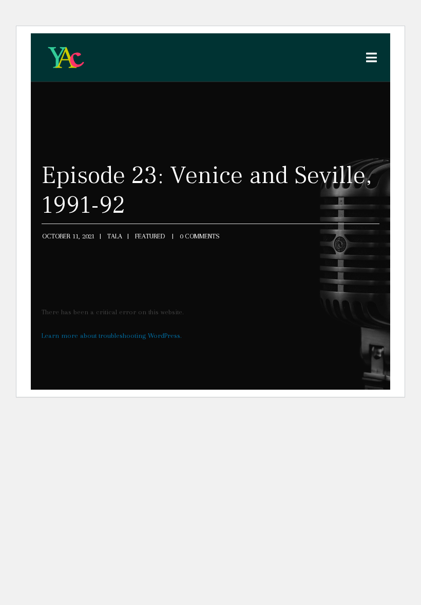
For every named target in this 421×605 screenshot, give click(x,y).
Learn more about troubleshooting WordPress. (112, 335)
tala (114, 236)
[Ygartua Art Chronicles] (66, 57)
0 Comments (200, 236)
